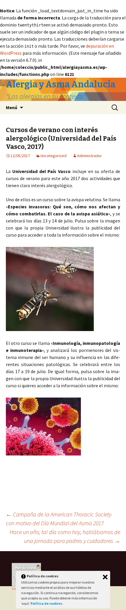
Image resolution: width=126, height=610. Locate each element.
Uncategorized (53, 155)
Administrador (89, 155)
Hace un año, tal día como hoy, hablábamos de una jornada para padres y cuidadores (65, 536)
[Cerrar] (105, 577)
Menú (11, 107)
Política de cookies (46, 603)
